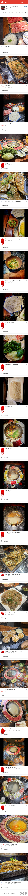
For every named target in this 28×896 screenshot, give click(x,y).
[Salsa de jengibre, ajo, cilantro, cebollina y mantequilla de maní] (14, 265)
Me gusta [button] (5, 52)
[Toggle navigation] (25, 2)
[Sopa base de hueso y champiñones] (14, 517)
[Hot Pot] (14, 31)
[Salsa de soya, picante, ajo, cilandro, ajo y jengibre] (14, 223)
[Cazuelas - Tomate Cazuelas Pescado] (14, 867)
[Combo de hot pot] (14, 108)
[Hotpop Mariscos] (14, 433)
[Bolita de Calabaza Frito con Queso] (14, 636)
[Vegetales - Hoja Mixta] (14, 349)
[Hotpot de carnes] (14, 752)
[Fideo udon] (14, 391)
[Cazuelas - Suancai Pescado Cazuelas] (14, 559)
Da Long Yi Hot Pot (12, 7)
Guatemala (12, 893)
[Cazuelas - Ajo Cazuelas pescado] (14, 186)
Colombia (3, 893)
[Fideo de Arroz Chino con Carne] (14, 597)
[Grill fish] (14, 70)
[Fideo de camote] (14, 307)
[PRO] (2, 165)
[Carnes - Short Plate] (14, 829)
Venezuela (7, 893)
